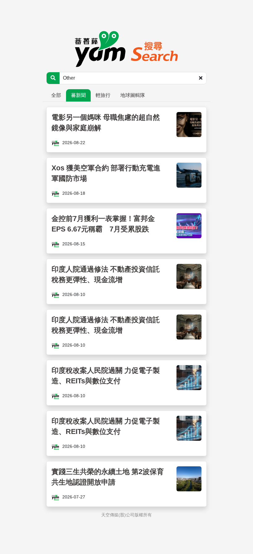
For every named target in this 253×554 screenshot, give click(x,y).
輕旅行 (103, 95)
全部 (56, 95)
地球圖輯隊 (132, 95)
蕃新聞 (78, 95)
